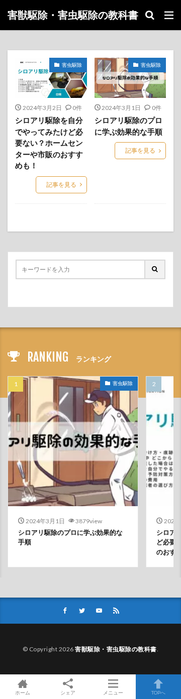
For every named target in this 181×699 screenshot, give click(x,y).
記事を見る (61, 184)
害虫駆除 (72, 65)
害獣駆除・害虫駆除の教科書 (73, 15)
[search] (155, 269)
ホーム (22, 692)
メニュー (113, 692)
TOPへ (158, 692)
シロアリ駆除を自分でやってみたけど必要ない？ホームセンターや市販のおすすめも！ (49, 142)
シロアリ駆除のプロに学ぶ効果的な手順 (128, 125)
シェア (67, 692)
